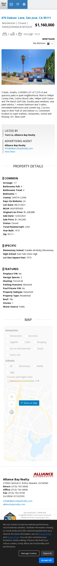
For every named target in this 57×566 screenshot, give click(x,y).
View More (10, 151)
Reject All (47, 553)
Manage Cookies (29, 553)
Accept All (46, 560)
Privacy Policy (45, 534)
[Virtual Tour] (24, 4)
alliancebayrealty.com (14, 504)
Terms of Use (13, 537)
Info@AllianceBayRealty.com (19, 148)
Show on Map (30, 402)
